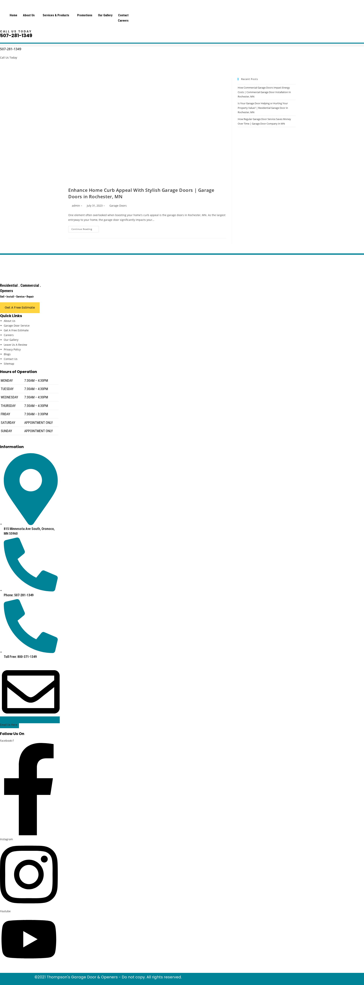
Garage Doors (118, 205)
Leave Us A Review (15, 344)
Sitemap (9, 363)
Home (13, 15)
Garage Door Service (17, 325)
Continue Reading (85, 229)
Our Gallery (105, 15)
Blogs (7, 354)
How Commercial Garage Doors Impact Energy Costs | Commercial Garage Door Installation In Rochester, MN (264, 92)
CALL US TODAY (16, 31)
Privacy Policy (12, 349)
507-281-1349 (16, 35)
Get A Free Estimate (16, 330)
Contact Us (10, 359)
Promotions (84, 15)
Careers (123, 20)
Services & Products (56, 15)
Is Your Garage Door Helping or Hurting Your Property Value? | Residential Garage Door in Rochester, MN (263, 108)
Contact (123, 15)
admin (76, 205)
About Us (29, 15)
